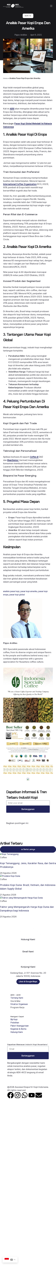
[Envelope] (38, 1095)
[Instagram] (17, 1095)
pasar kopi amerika (28, 591)
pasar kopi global (17, 594)
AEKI (12, 108)
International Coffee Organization (20, 184)
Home (5, 78)
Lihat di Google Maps (28, 982)
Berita (28, 16)
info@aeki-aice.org (28, 957)
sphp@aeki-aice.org (28, 961)
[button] (51, 6)
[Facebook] (10, 1095)
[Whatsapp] (24, 1095)
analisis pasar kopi (11, 591)
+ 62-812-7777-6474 (28, 945)
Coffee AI (34, 457)
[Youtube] (31, 1095)
